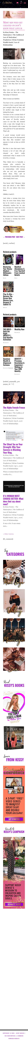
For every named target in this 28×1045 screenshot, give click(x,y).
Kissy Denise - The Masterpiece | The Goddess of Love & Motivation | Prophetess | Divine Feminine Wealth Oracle (13, 37)
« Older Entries (8, 534)
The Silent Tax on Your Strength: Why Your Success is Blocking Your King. (13, 448)
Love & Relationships (10, 423)
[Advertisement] (14, 970)
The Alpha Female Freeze (14, 407)
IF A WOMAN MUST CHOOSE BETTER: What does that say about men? (13, 500)
